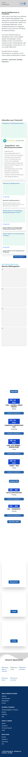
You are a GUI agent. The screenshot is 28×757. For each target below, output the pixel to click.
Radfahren (4, 714)
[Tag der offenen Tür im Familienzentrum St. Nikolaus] (14, 239)
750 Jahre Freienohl (7, 728)
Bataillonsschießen (14, 493)
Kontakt (4, 703)
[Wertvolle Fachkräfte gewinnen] (14, 189)
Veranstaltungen (6, 698)
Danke (3, 730)
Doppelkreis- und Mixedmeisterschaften (13, 146)
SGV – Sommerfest (14, 509)
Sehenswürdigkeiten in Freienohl (10, 710)
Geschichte (4, 725)
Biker (3, 716)
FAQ (3, 744)
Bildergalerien (5, 700)
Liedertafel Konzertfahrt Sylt (14, 426)
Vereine (3, 723)
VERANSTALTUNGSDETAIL (14, 413)
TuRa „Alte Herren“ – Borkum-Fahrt (14, 446)
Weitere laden (14, 521)
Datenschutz (5, 741)
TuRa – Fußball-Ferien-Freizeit (14, 406)
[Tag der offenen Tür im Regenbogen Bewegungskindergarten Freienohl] (14, 216)
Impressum (4, 739)
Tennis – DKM (14, 466)
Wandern (4, 712)
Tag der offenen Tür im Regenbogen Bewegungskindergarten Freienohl (12, 228)
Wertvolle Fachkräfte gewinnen (11, 200)
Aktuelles (4, 696)
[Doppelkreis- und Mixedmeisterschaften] (14, 130)
